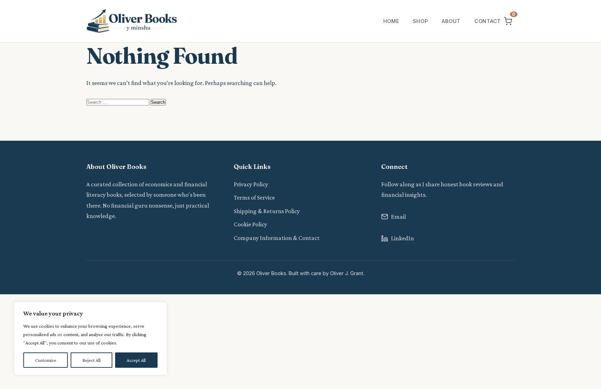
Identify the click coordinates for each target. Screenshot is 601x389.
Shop (420, 21)
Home (391, 21)
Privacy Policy (251, 184)
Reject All (91, 360)
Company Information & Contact (277, 237)
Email (398, 216)
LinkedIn (402, 238)
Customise (45, 360)
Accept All (136, 360)
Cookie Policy (250, 224)
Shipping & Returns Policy (267, 211)
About (451, 21)
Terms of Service (254, 197)
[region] (90, 338)
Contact (487, 21)
